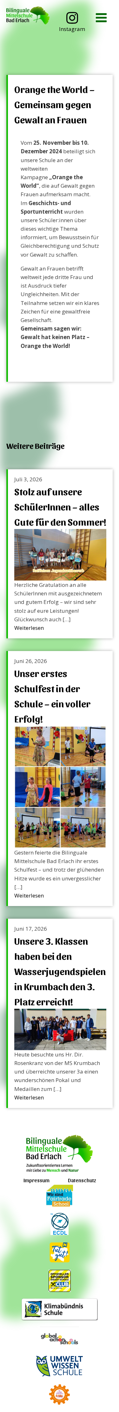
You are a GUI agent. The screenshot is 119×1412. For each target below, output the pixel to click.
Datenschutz (82, 1180)
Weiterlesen (29, 627)
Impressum (36, 1180)
